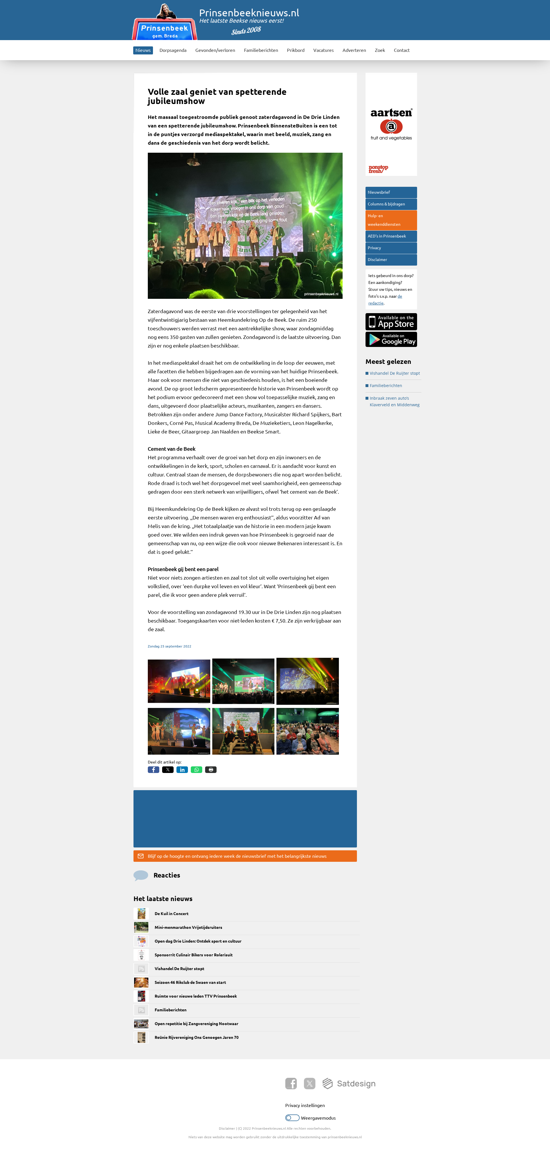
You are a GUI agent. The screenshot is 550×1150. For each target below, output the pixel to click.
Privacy (374, 248)
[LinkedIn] (182, 769)
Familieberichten (261, 50)
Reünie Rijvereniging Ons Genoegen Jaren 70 (197, 1037)
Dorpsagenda (173, 50)
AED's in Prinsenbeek (387, 236)
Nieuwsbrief (379, 192)
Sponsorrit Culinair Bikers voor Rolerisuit (194, 955)
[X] (168, 769)
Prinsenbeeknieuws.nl (249, 12)
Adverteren (354, 50)
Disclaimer (377, 259)
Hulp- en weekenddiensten (384, 220)
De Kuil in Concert (171, 913)
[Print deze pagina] (211, 769)
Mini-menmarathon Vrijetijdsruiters (188, 927)
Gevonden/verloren (215, 50)
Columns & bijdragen (386, 204)
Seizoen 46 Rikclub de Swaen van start (190, 982)
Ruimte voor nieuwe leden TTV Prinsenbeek (196, 996)
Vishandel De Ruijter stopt (179, 968)
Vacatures (323, 50)
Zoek (380, 50)
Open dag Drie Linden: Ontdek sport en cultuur (198, 941)
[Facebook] (153, 769)
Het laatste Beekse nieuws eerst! (241, 20)
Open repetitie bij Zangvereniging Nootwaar (196, 1023)
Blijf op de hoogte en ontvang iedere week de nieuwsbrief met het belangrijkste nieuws (237, 856)
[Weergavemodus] (292, 1119)
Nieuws (143, 50)
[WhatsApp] (196, 769)
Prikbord (296, 50)
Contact (402, 50)
